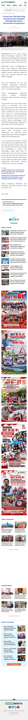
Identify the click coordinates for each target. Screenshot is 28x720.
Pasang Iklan (11, 710)
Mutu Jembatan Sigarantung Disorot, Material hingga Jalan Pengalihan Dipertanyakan (10, 628)
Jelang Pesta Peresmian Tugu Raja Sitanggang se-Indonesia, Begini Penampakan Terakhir (7, 531)
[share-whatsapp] (15, 219)
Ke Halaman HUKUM (14, 616)
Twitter (16, 709)
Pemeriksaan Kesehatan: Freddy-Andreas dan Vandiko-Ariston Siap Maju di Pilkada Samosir (20, 544)
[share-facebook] (10, 219)
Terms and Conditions (14, 712)
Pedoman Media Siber (19, 710)
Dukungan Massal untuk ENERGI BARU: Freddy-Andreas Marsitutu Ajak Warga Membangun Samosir (7, 544)
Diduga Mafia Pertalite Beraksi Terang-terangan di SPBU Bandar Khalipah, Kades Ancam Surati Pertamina (7, 610)
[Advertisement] (14, 568)
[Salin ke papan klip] (18, 219)
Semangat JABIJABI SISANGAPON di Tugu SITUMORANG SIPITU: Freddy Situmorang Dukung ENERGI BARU (20, 531)
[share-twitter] (13, 219)
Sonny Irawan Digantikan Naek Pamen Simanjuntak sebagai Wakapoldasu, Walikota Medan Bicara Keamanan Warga (10, 635)
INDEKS (15, 5)
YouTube (19, 709)
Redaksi (5, 710)
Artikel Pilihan (6, 586)
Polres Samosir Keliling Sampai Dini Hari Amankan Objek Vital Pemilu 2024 (13, 204)
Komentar (14, 223)
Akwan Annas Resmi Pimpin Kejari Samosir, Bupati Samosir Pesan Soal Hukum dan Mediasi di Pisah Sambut (10, 650)
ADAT (20, 5)
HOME (3, 5)
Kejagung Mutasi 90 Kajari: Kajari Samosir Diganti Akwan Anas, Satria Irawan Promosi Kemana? (6, 597)
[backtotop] (14, 700)
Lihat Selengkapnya (13, 664)
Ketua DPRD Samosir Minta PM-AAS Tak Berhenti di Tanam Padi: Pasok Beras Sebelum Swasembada (10, 643)
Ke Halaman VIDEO (13, 549)
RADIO (9, 5)
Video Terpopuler (7, 519)
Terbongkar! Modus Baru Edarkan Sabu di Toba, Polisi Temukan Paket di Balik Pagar (20, 597)
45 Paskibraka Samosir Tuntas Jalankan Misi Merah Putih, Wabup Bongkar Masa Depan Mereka (10, 657)
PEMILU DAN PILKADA (8, 210)
